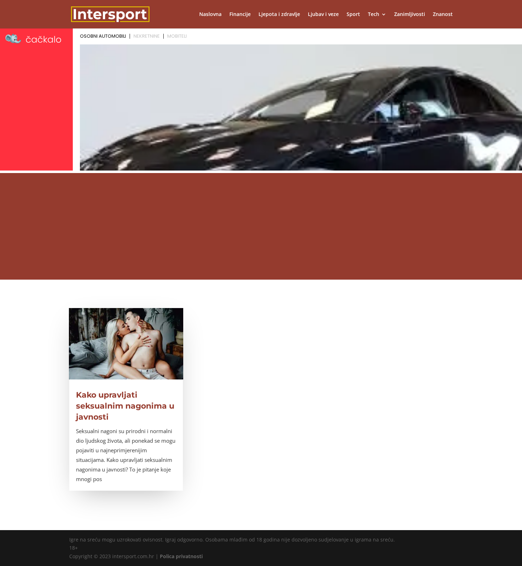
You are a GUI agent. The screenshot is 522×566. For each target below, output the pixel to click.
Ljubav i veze (323, 14)
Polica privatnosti (181, 556)
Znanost (443, 14)
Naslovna (210, 14)
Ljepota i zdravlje (279, 14)
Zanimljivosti (409, 14)
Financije (240, 14)
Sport (353, 14)
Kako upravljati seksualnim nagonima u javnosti (125, 406)
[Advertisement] (261, 226)
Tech (373, 14)
